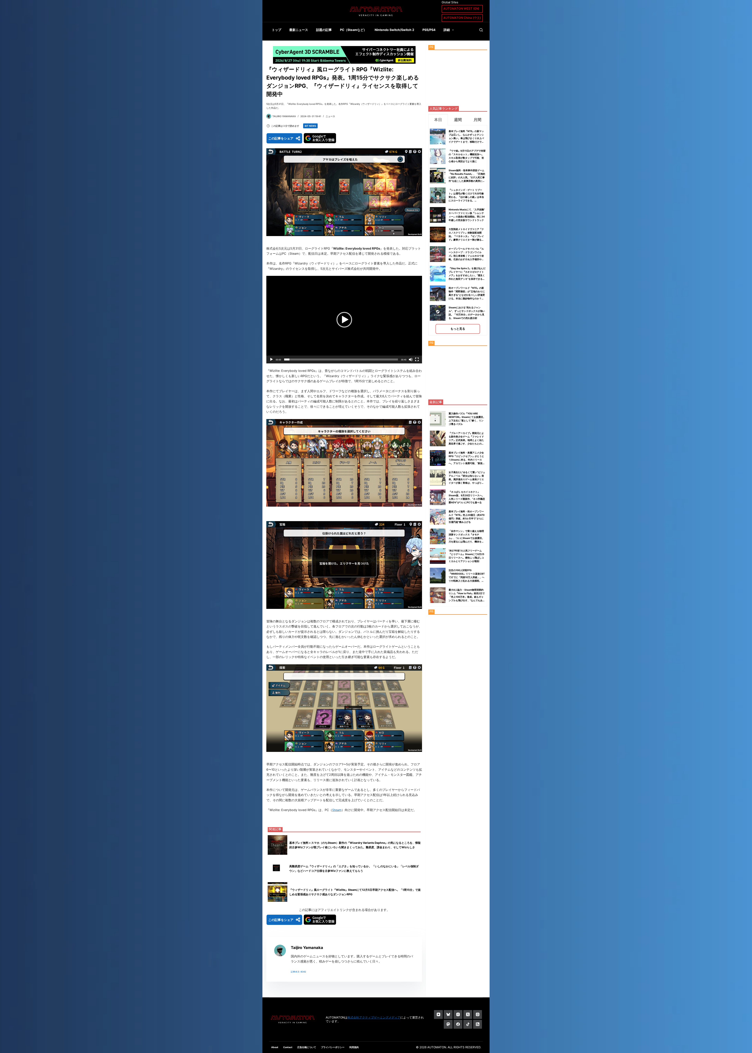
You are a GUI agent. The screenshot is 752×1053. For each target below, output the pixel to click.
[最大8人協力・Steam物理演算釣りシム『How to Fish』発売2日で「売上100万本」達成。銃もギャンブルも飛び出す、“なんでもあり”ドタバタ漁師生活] (438, 595)
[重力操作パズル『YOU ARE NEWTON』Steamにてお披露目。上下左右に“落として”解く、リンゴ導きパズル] (438, 419)
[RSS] (477, 1024)
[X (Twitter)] (467, 1014)
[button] (344, 320)
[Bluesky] (448, 1014)
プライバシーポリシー (332, 1047)
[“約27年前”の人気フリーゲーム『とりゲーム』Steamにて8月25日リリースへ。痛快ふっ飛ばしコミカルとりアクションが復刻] (438, 556)
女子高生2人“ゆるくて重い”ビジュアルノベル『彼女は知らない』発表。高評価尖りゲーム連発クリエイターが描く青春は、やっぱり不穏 (467, 479)
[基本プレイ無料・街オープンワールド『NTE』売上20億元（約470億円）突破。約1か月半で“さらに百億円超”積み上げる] (438, 517)
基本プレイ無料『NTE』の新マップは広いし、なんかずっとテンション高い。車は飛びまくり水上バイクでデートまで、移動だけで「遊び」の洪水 (466, 138)
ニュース (330, 116)
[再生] (271, 359)
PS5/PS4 (429, 30)
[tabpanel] (458, 230)
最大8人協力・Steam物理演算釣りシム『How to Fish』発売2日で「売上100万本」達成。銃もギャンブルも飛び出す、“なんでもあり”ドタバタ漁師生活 (467, 596)
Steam (337, 810)
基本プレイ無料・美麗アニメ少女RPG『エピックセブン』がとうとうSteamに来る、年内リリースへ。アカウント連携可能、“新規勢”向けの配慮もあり (466, 459)
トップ (276, 30)
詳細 (447, 30)
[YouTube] (438, 1014)
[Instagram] (458, 1014)
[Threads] (477, 1014)
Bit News (310, 125)
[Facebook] (458, 1024)
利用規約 (354, 1047)
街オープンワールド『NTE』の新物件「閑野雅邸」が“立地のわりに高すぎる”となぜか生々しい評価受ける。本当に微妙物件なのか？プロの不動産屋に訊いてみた (467, 294)
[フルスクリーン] (417, 359)
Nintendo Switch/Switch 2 (394, 30)
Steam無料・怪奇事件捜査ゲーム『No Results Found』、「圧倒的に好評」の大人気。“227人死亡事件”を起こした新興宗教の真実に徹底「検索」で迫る (467, 177)
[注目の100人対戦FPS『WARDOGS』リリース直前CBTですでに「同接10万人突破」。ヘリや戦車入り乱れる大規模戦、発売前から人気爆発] (438, 575)
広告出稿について (306, 1047)
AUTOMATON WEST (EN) (461, 8)
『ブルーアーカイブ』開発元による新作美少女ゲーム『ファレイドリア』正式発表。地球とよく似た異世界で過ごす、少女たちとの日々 (466, 440)
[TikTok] (467, 1024)
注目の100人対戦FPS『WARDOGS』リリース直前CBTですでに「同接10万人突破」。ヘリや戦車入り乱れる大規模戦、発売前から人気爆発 (467, 577)
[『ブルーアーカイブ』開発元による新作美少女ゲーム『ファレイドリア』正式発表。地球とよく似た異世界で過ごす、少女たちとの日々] (438, 438)
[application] (344, 319)
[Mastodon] (448, 1024)
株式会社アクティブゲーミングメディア (373, 1017)
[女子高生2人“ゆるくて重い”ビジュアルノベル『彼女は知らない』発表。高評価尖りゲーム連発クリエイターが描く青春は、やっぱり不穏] (438, 477)
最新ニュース (298, 30)
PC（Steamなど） (353, 30)
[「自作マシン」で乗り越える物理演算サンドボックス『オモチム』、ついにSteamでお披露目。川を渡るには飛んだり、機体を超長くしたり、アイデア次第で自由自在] (438, 536)
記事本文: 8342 (298, 971)
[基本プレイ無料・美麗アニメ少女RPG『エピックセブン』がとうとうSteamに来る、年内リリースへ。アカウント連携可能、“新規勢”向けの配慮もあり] (438, 458)
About (274, 1047)
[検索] (481, 30)
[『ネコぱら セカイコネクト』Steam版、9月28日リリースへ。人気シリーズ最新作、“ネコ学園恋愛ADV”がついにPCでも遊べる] (438, 497)
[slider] (341, 359)
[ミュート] (411, 359)
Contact (287, 1047)
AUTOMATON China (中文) (462, 18)
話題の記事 (324, 30)
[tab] (438, 119)
